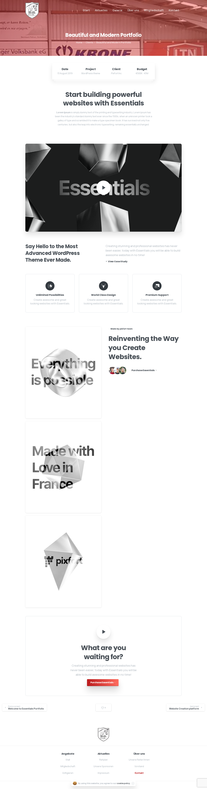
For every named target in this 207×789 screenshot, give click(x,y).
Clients (89, 42)
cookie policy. (123, 783)
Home (79, 42)
